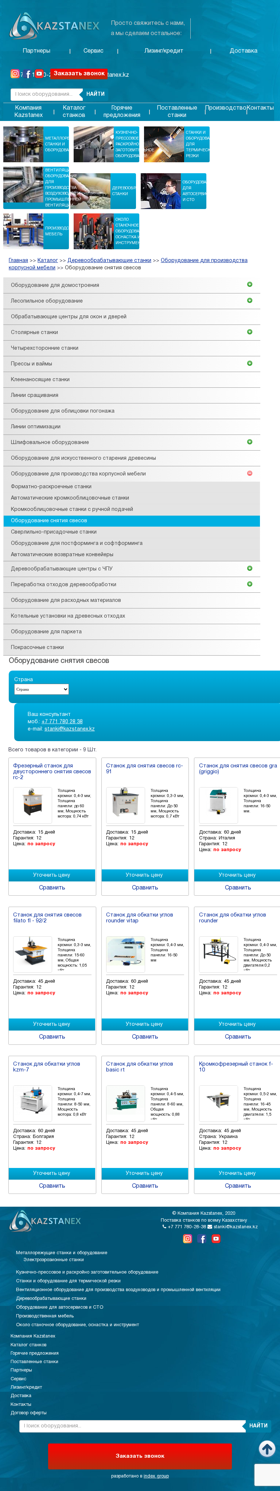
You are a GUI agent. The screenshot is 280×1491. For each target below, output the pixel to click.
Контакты (260, 108)
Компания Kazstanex (28, 112)
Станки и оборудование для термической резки (202, 144)
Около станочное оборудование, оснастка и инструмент (132, 231)
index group (156, 1476)
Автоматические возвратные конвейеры (62, 555)
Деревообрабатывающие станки (140, 191)
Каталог (48, 260)
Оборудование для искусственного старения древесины (83, 458)
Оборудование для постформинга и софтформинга (77, 543)
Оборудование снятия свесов (103, 268)
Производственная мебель (66, 231)
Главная (18, 260)
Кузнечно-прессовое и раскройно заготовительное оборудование (135, 144)
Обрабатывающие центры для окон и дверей (69, 317)
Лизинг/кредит (163, 51)
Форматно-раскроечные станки (51, 487)
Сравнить (52, 888)
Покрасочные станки (37, 647)
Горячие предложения (122, 112)
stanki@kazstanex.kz (69, 729)
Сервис (93, 51)
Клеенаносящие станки (40, 380)
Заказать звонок (79, 73)
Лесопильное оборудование (47, 301)
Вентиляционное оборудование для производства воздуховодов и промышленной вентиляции (64, 187)
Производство (225, 108)
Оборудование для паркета (46, 632)
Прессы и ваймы (31, 364)
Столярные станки (34, 332)
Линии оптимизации (36, 427)
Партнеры (36, 51)
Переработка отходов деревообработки (63, 585)
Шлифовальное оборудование (50, 442)
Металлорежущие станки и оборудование (65, 144)
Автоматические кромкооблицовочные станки (70, 498)
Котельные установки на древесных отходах (68, 616)
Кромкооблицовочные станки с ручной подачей (72, 509)
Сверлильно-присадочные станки (54, 532)
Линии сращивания (34, 395)
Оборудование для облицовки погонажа (62, 411)
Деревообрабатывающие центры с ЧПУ (62, 569)
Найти (95, 94)
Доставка (243, 51)
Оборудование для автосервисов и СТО (199, 191)
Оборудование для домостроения (55, 285)
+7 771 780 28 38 (62, 722)
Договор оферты (29, 1413)
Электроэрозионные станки (53, 1260)
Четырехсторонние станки (44, 348)
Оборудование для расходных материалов (66, 600)
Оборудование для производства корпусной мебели (78, 474)
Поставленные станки (177, 112)
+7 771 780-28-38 (186, 1227)
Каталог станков (74, 112)
